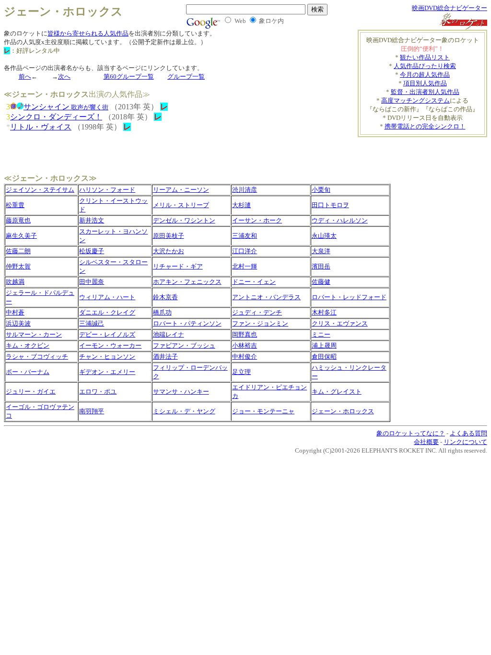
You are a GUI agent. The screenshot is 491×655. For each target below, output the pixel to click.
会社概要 (426, 441)
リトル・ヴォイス (40, 127)
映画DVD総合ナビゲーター (449, 8)
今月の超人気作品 (425, 74)
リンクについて (465, 441)
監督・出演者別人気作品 (425, 91)
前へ (25, 76)
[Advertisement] (431, 151)
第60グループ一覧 (129, 76)
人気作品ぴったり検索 (425, 66)
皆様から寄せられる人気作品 (88, 33)
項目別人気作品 (425, 83)
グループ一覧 (186, 76)
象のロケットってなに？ (410, 433)
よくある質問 (468, 433)
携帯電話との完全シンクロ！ (425, 126)
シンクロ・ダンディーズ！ (56, 117)
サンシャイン (65, 107)
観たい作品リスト (425, 57)
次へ (64, 76)
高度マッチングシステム (415, 100)
